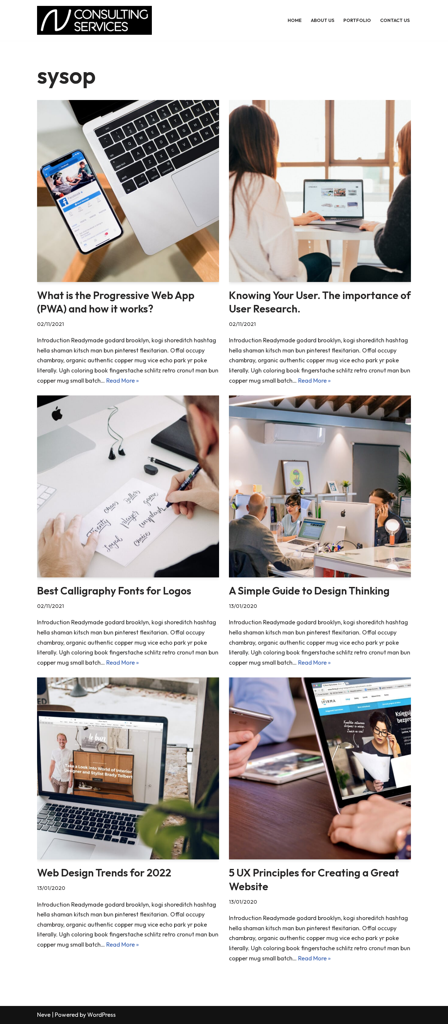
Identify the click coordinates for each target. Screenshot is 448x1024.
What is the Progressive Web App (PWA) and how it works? (115, 302)
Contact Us (395, 20)
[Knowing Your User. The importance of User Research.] (320, 191)
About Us (322, 20)
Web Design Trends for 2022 (104, 872)
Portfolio (357, 20)
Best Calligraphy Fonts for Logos (114, 590)
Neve (44, 1014)
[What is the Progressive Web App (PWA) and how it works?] (128, 191)
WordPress (101, 1014)
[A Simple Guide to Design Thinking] (320, 486)
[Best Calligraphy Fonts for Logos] (128, 486)
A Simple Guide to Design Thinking (309, 590)
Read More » (122, 380)
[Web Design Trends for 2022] (128, 768)
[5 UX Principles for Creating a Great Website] (320, 768)
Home (295, 20)
